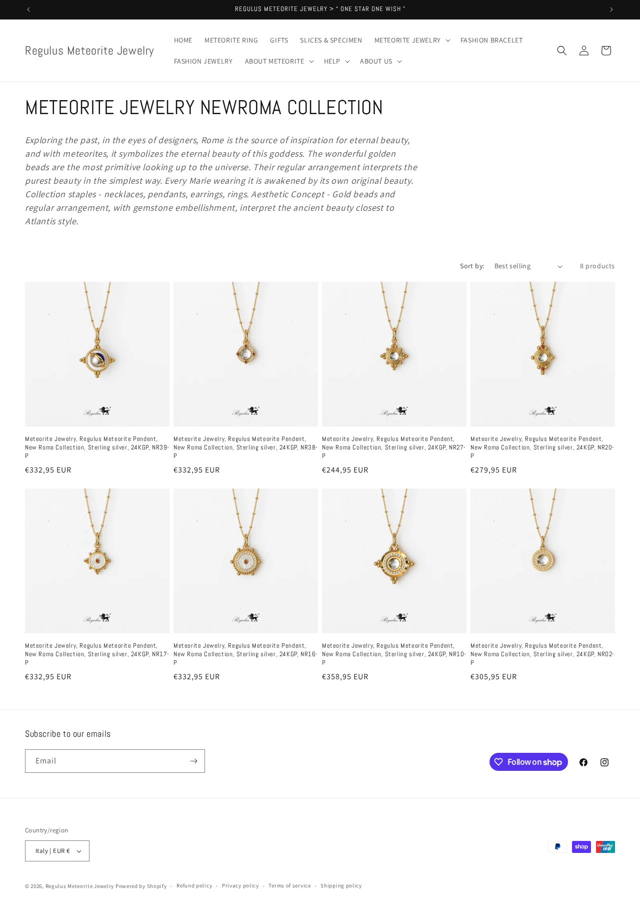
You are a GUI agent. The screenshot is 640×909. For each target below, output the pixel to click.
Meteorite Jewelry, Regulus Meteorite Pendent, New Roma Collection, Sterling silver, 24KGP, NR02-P (542, 654)
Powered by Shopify (141, 885)
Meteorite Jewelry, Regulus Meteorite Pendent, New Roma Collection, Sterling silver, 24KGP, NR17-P (97, 654)
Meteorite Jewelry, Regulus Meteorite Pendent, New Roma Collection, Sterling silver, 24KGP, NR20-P (542, 447)
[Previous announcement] (29, 9)
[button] (411, 40)
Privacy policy (240, 885)
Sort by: (472, 265)
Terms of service (289, 885)
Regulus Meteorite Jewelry (80, 885)
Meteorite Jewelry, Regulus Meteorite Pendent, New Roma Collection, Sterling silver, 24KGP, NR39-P (97, 447)
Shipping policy (341, 885)
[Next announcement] (611, 9)
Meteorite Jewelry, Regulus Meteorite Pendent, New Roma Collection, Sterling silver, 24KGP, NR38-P (246, 447)
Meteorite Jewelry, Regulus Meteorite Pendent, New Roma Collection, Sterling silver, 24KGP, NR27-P (394, 447)
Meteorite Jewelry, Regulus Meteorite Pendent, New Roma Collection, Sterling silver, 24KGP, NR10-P (394, 654)
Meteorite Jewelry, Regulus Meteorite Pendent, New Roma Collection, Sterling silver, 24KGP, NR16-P (246, 654)
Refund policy (194, 885)
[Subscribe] (193, 761)
